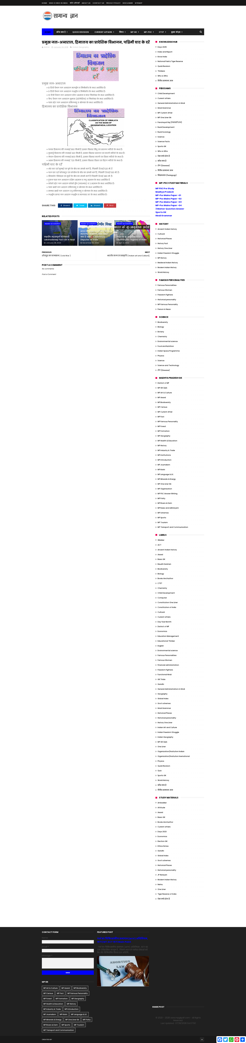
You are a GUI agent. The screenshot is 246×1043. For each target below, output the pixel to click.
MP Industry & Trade (166, 450)
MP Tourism (163, 522)
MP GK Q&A (162, 388)
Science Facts (164, 141)
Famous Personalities (167, 285)
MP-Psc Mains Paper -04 (168, 205)
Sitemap (138, 3)
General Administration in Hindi (171, 103)
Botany (161, 331)
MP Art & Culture (165, 392)
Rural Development (166, 127)
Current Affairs (103, 32)
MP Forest (162, 426)
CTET (161, 32)
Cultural (161, 234)
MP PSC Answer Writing (167, 493)
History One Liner (165, 248)
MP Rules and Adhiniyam (168, 508)
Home (44, 3)
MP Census (162, 407)
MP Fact (161, 416)
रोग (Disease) (164, 165)
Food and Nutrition (166, 346)
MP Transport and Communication (173, 527)
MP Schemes (163, 513)
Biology (161, 327)
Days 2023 (162, 831)
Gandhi (161, 684)
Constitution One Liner (168, 602)
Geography (162, 694)
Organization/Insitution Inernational (174, 756)
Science (161, 137)
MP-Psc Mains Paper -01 (168, 195)
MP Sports (162, 517)
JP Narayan (162, 875)
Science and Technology (168, 365)
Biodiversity (163, 322)
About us (86, 3)
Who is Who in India (58, 3)
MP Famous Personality (168, 304)
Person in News (164, 309)
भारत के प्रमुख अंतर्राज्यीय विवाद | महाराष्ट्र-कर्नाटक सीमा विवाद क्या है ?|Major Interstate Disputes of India (95, 235)
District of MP (163, 383)
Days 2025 (162, 47)
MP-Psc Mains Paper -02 (168, 198)
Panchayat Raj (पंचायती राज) (170, 122)
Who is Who (163, 76)
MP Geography (164, 436)
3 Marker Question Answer (169, 208)
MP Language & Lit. (166, 474)
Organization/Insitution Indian (171, 751)
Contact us (98, 3)
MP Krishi (161, 469)
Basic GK (161, 559)
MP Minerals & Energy (167, 479)
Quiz (160, 770)
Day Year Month (164, 622)
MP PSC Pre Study (164, 188)
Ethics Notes (163, 846)
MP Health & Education (167, 440)
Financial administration (168, 665)
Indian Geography (81, 47)
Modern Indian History (167, 267)
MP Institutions (164, 455)
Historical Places (165, 238)
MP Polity (161, 498)
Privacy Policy (113, 3)
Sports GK (162, 146)
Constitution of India (167, 607)
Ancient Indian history (167, 229)
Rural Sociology (164, 132)
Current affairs (164, 98)
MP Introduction (164, 460)
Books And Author (165, 578)
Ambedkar (162, 803)
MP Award (162, 397)
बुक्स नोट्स (176, 32)
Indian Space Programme (169, 351)
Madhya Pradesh (164, 191)
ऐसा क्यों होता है (164, 156)
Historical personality (167, 299)
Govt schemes (164, 703)
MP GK (134, 32)
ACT (159, 545)
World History (163, 272)
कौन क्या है (60, 32)
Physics (161, 355)
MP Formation (164, 431)
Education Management (168, 636)
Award (160, 554)
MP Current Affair (165, 113)
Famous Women (165, 290)
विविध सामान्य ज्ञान (165, 80)
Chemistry (162, 336)
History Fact (163, 243)
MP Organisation (165, 489)
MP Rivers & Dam (165, 503)
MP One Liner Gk (164, 117)
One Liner (162, 746)
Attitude (161, 807)
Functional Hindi (165, 674)
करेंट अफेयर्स (75, 3)
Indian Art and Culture (167, 727)
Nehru (160, 884)
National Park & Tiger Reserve (170, 61)
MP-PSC (148, 32)
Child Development (166, 93)
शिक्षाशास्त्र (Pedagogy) (167, 175)
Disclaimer (128, 3)
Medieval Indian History (168, 262)
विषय (121, 32)
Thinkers (161, 71)
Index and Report (165, 52)
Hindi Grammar (164, 108)
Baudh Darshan (164, 564)
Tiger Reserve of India (167, 894)
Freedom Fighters (165, 295)
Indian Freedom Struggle (168, 253)
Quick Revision (80, 32)
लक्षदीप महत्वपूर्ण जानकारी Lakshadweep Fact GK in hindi (59, 238)
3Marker (161, 540)
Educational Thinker (166, 641)
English (161, 646)
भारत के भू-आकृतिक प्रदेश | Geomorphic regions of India (131, 238)
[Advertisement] (152, 17)
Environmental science (168, 341)
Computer (162, 598)
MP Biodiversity (164, 402)
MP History (162, 258)
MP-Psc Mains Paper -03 (168, 202)
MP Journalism (164, 465)
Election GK (162, 841)
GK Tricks (161, 679)
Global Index (163, 698)
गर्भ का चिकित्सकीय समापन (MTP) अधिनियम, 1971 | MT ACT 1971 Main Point (122, 940)
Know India (162, 56)
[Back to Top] (202, 1039)
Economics (162, 631)
